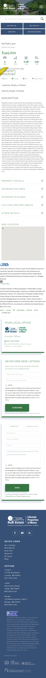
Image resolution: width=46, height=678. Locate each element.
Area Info (11, 32)
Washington (20, 310)
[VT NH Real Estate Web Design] (23, 670)
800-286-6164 (10, 591)
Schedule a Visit (32, 426)
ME (14, 310)
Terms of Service (21, 496)
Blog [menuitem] (6, 559)
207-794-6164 (12, 341)
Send (17, 488)
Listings (8, 310)
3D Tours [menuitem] (8, 556)
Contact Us (9, 346)
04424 (36, 310)
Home (2, 310)
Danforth (29, 310)
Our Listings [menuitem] (9, 545)
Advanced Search (34, 32)
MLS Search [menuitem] (9, 548)
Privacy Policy (5, 284)
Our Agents (18, 346)
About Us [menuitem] (8, 553)
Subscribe (17, 408)
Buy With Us (11, 25)
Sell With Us (34, 25)
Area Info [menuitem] (8, 551)
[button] (42, 19)
